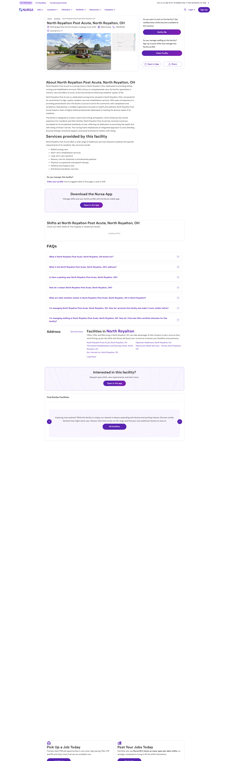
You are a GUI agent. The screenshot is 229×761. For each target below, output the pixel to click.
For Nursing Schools (58, 3)
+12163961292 (120, 27)
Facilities (57, 19)
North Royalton (120, 331)
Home (49, 19)
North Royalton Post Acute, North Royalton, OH (107, 342)
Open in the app (114, 383)
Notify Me (162, 32)
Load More (91, 357)
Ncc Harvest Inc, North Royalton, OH (102, 352)
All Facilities (114, 426)
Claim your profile (55, 181)
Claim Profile (162, 53)
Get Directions (76, 331)
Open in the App (91, 205)
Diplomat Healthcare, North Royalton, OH (153, 342)
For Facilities (41, 3)
